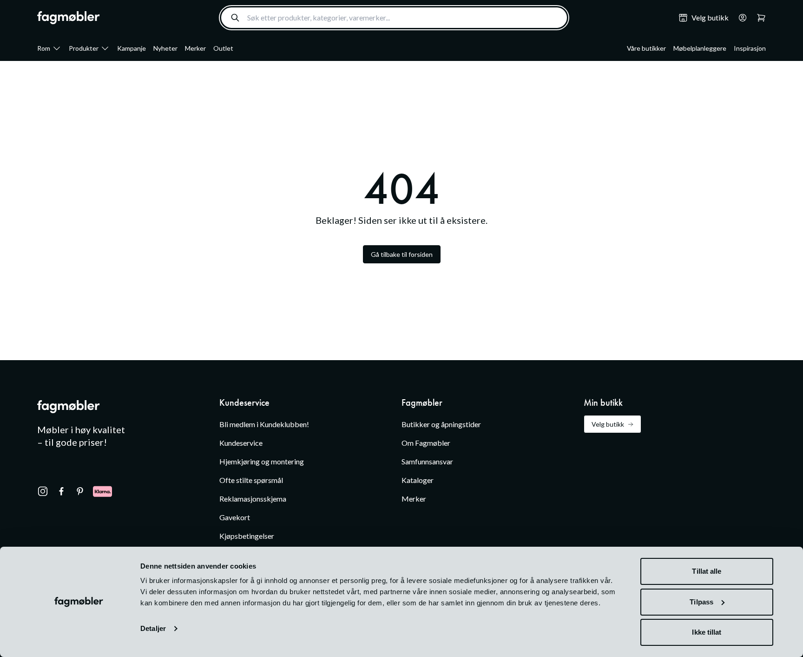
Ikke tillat (706, 632)
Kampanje (131, 48)
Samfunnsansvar (427, 461)
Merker (195, 48)
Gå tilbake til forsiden (402, 254)
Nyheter (165, 48)
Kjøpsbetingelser (246, 535)
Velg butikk (608, 424)
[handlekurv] (739, 17)
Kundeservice (241, 442)
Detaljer (153, 628)
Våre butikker (646, 48)
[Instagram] (42, 491)
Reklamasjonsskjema (252, 498)
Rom (43, 48)
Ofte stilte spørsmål (251, 480)
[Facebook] (61, 491)
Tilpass (701, 602)
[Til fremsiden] (68, 17)
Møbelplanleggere (699, 48)
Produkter (84, 48)
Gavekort (234, 517)
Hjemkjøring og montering (261, 461)
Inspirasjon (750, 48)
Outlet (223, 48)
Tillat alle (706, 571)
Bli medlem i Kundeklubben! (264, 424)
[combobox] (394, 17)
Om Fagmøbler (426, 442)
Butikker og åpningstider (441, 424)
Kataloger (418, 480)
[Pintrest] (80, 491)
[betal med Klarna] (102, 491)
